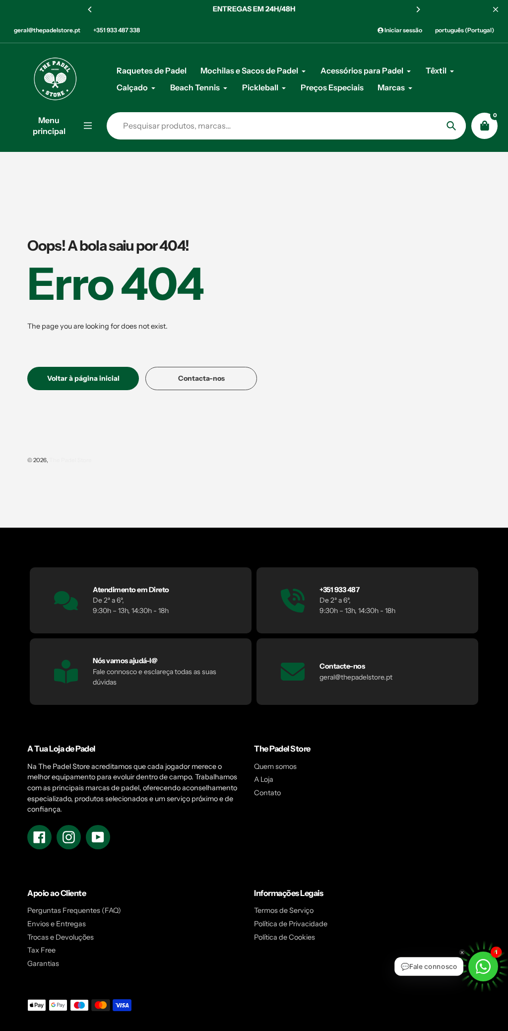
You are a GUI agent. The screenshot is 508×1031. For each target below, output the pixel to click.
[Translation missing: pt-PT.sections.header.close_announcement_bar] (496, 9)
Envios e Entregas (56, 923)
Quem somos (275, 766)
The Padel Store (70, 460)
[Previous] (90, 9)
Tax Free (41, 950)
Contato (267, 792)
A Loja (263, 779)
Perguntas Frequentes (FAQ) (74, 910)
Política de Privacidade (290, 923)
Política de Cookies (284, 937)
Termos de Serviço (284, 910)
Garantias (43, 963)
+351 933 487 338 (116, 30)
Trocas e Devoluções (60, 937)
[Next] (418, 9)
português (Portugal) (464, 30)
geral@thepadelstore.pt (47, 30)
